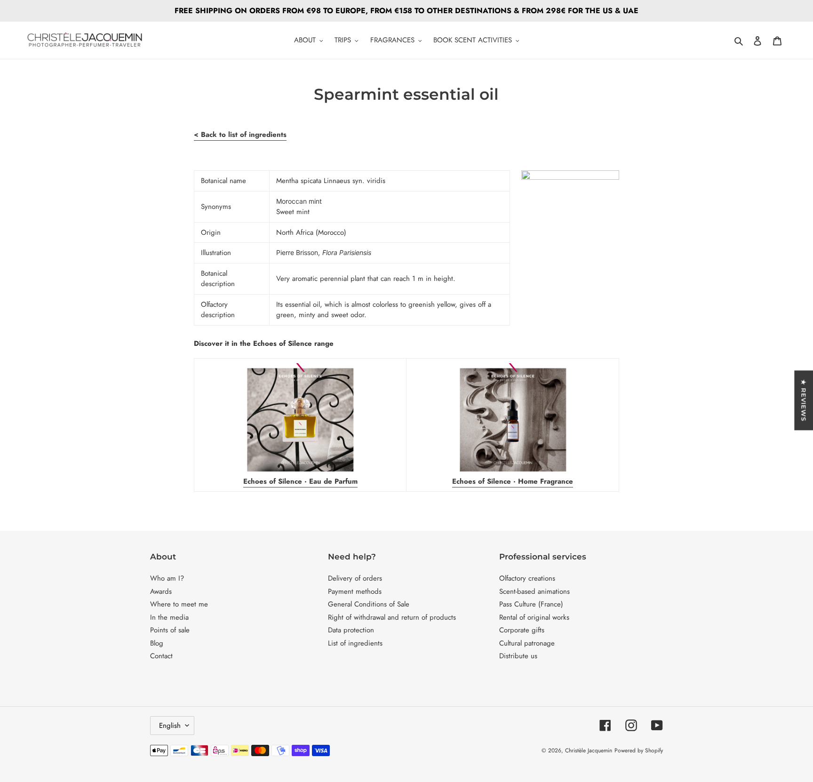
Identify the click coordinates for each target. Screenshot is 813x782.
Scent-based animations (534, 591)
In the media (169, 617)
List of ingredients (355, 643)
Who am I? (167, 578)
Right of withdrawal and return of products (392, 617)
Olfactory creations (527, 578)
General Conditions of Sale (368, 604)
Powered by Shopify (638, 750)
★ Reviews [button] (803, 400)
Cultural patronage (527, 643)
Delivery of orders (355, 578)
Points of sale (170, 630)
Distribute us (518, 656)
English (170, 725)
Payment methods (355, 591)
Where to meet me (179, 604)
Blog (156, 643)
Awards (161, 591)
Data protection (351, 630)
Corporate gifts (521, 630)
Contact (161, 656)
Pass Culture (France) (531, 604)
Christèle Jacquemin (588, 750)
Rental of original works (534, 617)
